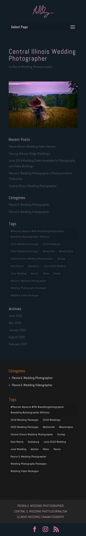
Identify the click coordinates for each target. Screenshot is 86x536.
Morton (35, 273)
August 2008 (17, 337)
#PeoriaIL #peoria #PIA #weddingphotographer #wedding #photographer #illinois (37, 234)
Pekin (46, 273)
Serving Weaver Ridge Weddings (29, 153)
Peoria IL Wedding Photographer (29, 205)
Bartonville (49, 251)
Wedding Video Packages (25, 295)
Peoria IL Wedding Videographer (29, 212)
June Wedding (18, 273)
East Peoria (17, 266)
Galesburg (33, 266)
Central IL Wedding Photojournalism (40, 511)
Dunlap (61, 258)
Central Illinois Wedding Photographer (33, 186)
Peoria (57, 273)
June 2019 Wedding (55, 266)
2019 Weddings (52, 244)
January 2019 (17, 330)
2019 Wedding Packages (25, 244)
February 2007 (18, 344)
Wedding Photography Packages (29, 288)
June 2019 (15, 316)
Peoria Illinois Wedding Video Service (32, 146)
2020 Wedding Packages (25, 251)
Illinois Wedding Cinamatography (40, 517)
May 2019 (15, 323)
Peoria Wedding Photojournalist (32, 67)
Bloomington (66, 251)
